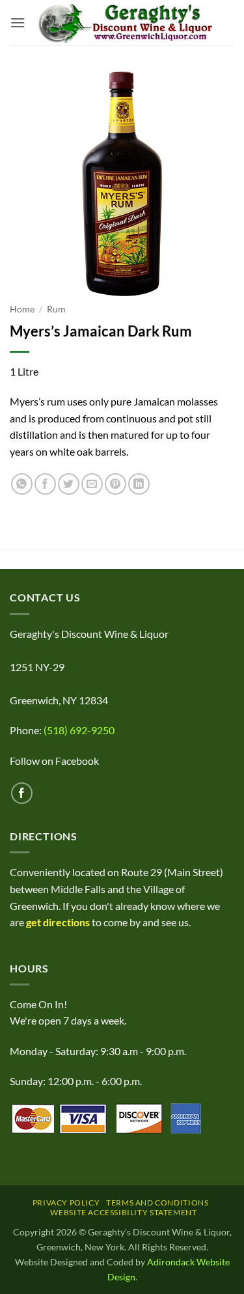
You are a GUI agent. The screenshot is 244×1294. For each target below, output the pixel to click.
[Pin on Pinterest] (115, 484)
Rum (56, 309)
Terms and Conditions (157, 1202)
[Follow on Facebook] (22, 793)
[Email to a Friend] (92, 484)
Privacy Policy (66, 1202)
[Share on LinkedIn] (139, 484)
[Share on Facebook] (45, 484)
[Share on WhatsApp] (22, 484)
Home (22, 309)
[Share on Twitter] (68, 484)
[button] (17, 22)
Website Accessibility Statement (123, 1212)
